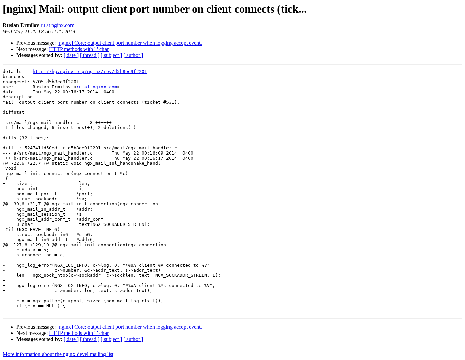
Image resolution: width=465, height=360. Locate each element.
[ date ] (71, 55)
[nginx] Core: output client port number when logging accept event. (129, 43)
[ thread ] (89, 55)
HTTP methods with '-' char (79, 49)
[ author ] (133, 55)
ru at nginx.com (57, 25)
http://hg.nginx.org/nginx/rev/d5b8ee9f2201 (90, 71)
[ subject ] (111, 55)
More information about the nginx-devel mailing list (58, 354)
